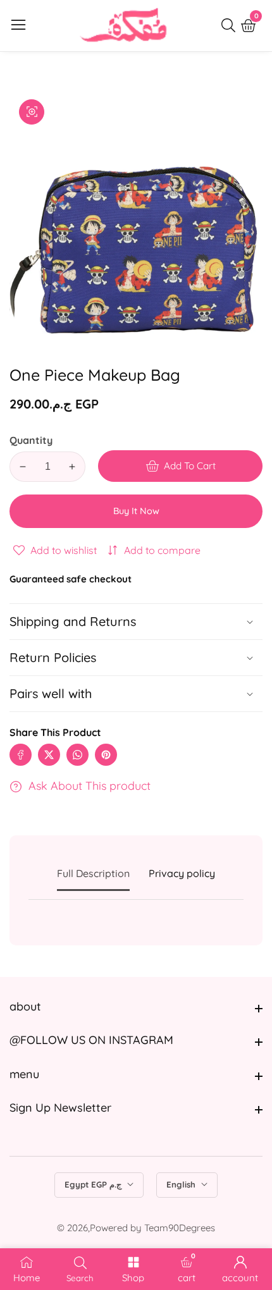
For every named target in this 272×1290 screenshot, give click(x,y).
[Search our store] (230, 25)
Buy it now (136, 511)
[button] (136, 693)
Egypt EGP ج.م (94, 1184)
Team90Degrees (179, 1227)
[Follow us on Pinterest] (106, 755)
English (182, 1184)
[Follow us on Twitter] (49, 755)
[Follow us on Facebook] (20, 755)
